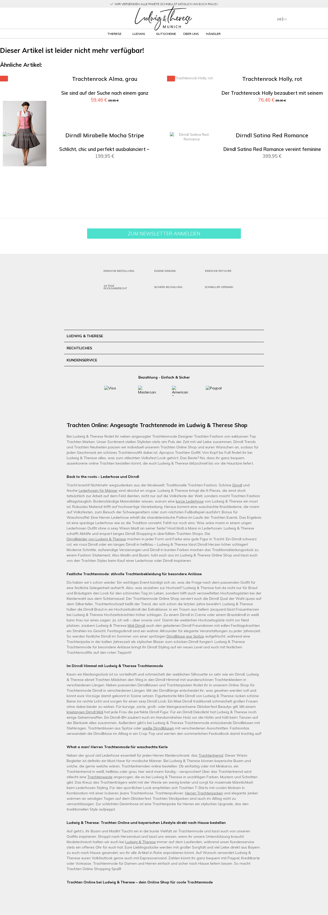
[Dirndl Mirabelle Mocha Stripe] (24, 190)
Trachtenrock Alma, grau (104, 79)
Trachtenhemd (211, 755)
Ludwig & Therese (140, 842)
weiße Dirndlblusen (158, 728)
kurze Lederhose (190, 501)
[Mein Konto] (297, 18)
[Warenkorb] (317, 18)
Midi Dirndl (136, 625)
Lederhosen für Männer (98, 490)
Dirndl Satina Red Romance (272, 135)
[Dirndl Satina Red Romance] (191, 190)
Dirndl (237, 485)
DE (279, 19)
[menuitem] (53, 18)
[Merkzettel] (307, 18)
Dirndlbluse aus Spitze (185, 636)
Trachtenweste (99, 777)
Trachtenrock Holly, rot (272, 79)
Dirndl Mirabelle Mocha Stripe (104, 135)
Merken (148, 87)
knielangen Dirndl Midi (85, 712)
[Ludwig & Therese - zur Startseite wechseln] (163, 18)
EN (285, 19)
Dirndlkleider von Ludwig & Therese (96, 539)
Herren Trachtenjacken (204, 793)
